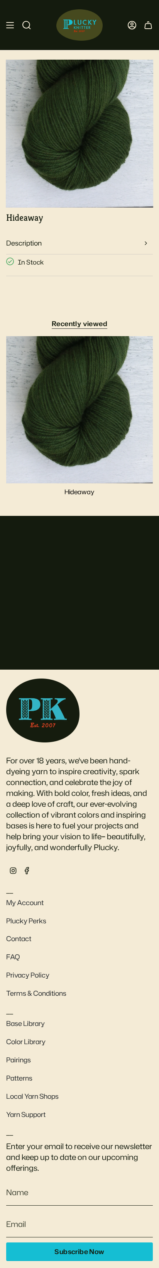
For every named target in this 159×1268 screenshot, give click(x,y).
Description (24, 243)
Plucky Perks (26, 921)
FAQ (13, 957)
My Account (25, 902)
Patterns (19, 1078)
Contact (18, 938)
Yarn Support (26, 1114)
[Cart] (148, 25)
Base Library (25, 1023)
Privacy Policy (27, 975)
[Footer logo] (43, 710)
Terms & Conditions (36, 993)
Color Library (26, 1041)
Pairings (18, 1060)
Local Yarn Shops (32, 1096)
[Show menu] (10, 25)
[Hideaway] (79, 409)
